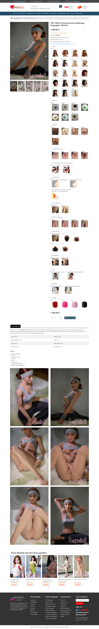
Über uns (63, 600)
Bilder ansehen (61, 13)
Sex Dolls (48, 8)
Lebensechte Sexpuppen (51, 618)
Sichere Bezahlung (65, 608)
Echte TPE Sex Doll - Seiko (80, 579)
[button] (49, 588)
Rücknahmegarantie (65, 612)
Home (14, 13)
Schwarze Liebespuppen (51, 614)
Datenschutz (63, 604)
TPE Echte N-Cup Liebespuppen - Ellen (47, 580)
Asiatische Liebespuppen (51, 612)
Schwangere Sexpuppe (50, 606)
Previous (12, 56)
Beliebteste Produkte (50, 604)
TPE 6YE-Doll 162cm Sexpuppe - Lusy (15, 580)
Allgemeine (63, 606)
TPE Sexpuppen (38, 13)
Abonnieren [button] (80, 603)
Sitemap (62, 616)
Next (46, 56)
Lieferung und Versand (66, 610)
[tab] (13, 86)
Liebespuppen (17, 18)
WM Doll (32, 610)
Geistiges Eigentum (65, 614)
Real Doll (32, 606)
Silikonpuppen (30, 13)
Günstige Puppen (49, 600)
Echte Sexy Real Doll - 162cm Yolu (33, 580)
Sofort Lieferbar (21, 13)
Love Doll (32, 608)
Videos (68, 13)
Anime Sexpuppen (49, 608)
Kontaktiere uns (64, 602)
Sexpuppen (32, 600)
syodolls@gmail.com (83, 617)
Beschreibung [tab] (15, 326)
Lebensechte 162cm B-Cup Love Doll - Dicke (65, 580)
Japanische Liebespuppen (51, 616)
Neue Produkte (79, 13)
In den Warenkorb (71, 317)
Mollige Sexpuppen (49, 610)
